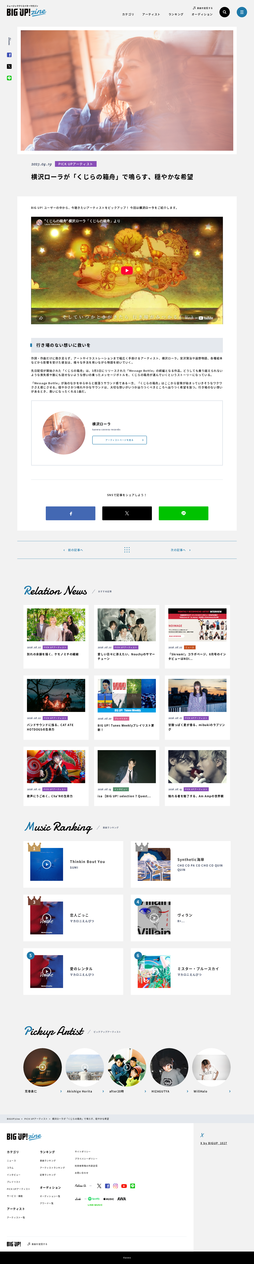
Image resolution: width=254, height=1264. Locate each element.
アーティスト (151, 14)
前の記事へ (75, 549)
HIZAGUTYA (160, 1091)
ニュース (11, 1160)
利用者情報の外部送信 (86, 1165)
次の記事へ (178, 549)
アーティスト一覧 (16, 1217)
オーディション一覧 (50, 1196)
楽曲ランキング (48, 1160)
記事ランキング (48, 1174)
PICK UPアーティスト (18, 1189)
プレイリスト (14, 1181)
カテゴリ (128, 14)
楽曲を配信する (205, 8)
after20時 (116, 1091)
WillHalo (200, 1091)
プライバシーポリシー (86, 1158)
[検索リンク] (224, 12)
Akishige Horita (79, 1091)
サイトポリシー (83, 1151)
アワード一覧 (47, 1203)
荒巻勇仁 (31, 1091)
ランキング (176, 14)
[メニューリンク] (242, 12)
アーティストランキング (52, 1167)
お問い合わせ (81, 1172)
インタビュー (14, 1174)
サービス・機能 (15, 1196)
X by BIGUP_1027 (213, 1143)
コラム (10, 1167)
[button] (55, 634)
